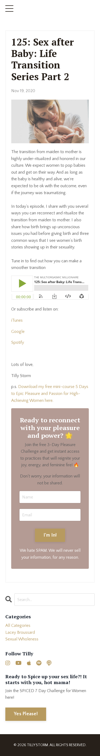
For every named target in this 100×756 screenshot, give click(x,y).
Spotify (17, 342)
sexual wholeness (21, 639)
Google (18, 331)
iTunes (17, 320)
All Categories (17, 625)
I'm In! (50, 535)
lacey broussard (20, 632)
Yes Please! (26, 714)
